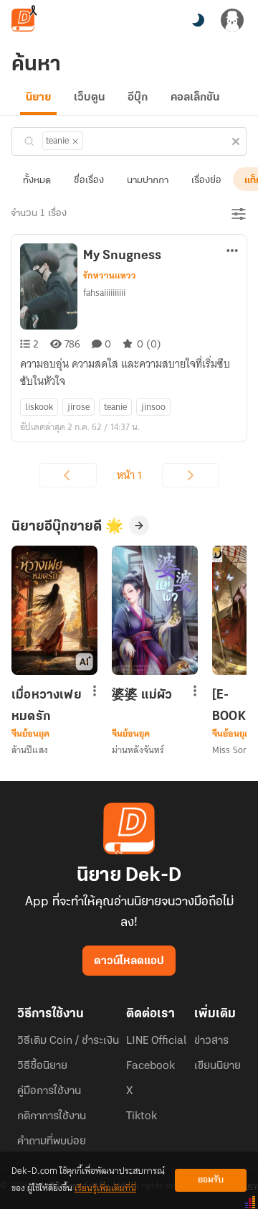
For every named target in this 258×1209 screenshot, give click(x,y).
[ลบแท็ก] (75, 141)
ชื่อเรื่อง (89, 180)
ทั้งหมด (37, 180)
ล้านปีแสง (29, 750)
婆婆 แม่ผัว (142, 695)
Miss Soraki (234, 750)
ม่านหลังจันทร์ (138, 750)
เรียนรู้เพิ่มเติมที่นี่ (105, 1188)
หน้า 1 (129, 475)
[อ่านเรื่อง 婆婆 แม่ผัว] (155, 610)
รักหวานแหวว (109, 275)
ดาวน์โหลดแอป (129, 961)
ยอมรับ (211, 1180)
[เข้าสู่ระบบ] (232, 20)
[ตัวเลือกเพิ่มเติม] (232, 252)
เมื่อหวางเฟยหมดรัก (46, 705)
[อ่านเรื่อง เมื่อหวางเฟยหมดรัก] (54, 610)
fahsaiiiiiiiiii (104, 292)
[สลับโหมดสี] (197, 20)
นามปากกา (147, 180)
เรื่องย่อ (206, 180)
